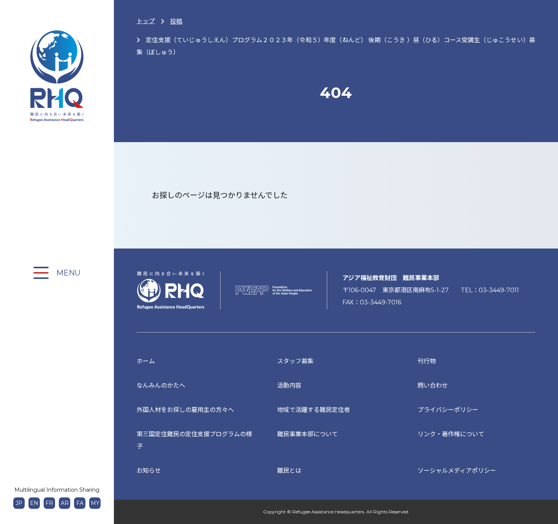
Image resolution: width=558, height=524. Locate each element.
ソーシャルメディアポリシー (457, 470)
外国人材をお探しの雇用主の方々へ (185, 409)
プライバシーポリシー (448, 409)
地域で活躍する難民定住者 (313, 409)
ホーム (146, 361)
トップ (146, 21)
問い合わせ (433, 385)
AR (65, 503)
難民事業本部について (307, 434)
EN (34, 503)
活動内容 (289, 385)
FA (80, 503)
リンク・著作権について (451, 434)
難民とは (289, 470)
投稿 (176, 21)
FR (49, 503)
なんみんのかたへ (161, 385)
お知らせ (149, 470)
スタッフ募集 (295, 361)
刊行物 (427, 361)
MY (95, 503)
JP (19, 503)
